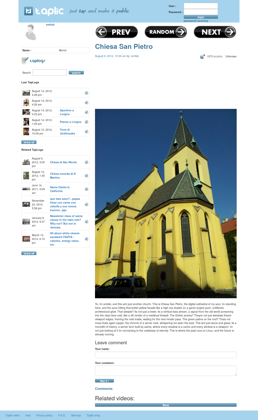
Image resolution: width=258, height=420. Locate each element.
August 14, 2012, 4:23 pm (42, 112)
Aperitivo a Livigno (67, 112)
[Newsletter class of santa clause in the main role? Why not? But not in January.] (86, 221)
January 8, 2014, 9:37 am (38, 221)
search (76, 72)
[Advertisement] (166, 89)
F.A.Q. (62, 415)
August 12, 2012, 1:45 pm (38, 175)
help (28, 415)
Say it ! (104, 381)
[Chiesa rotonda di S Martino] (86, 175)
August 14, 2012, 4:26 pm (42, 102)
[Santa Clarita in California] (86, 189)
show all (29, 142)
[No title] (86, 92)
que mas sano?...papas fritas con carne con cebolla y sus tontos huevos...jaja (65, 204)
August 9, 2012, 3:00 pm (38, 162)
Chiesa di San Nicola (63, 162)
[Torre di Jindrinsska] (86, 131)
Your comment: (104, 363)
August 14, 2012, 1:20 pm (42, 122)
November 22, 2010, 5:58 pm (38, 204)
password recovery (196, 21)
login (201, 17)
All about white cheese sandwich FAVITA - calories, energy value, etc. (65, 238)
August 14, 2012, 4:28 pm (42, 93)
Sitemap (76, 415)
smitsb (50, 24)
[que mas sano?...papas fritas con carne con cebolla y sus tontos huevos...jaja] (86, 204)
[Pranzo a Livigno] (86, 121)
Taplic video (13, 415)
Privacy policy (44, 415)
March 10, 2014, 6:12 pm (38, 238)
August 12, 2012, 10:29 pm (42, 131)
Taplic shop (93, 415)
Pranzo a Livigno (71, 122)
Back (166, 405)
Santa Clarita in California (60, 189)
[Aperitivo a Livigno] (86, 112)
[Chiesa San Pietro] (166, 203)
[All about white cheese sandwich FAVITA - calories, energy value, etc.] (86, 238)
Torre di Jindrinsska (67, 131)
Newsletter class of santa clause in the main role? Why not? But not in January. (66, 221)
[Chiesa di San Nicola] (86, 162)
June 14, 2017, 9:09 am (38, 189)
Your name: (102, 349)
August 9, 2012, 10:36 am (110, 56)
